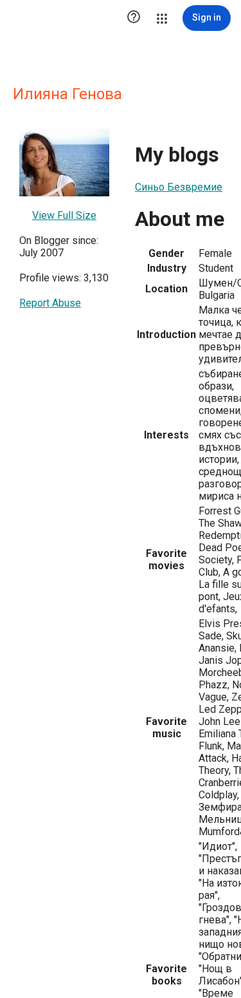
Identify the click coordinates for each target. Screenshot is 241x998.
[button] (133, 18)
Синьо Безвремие (178, 187)
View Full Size (64, 215)
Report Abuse (50, 303)
